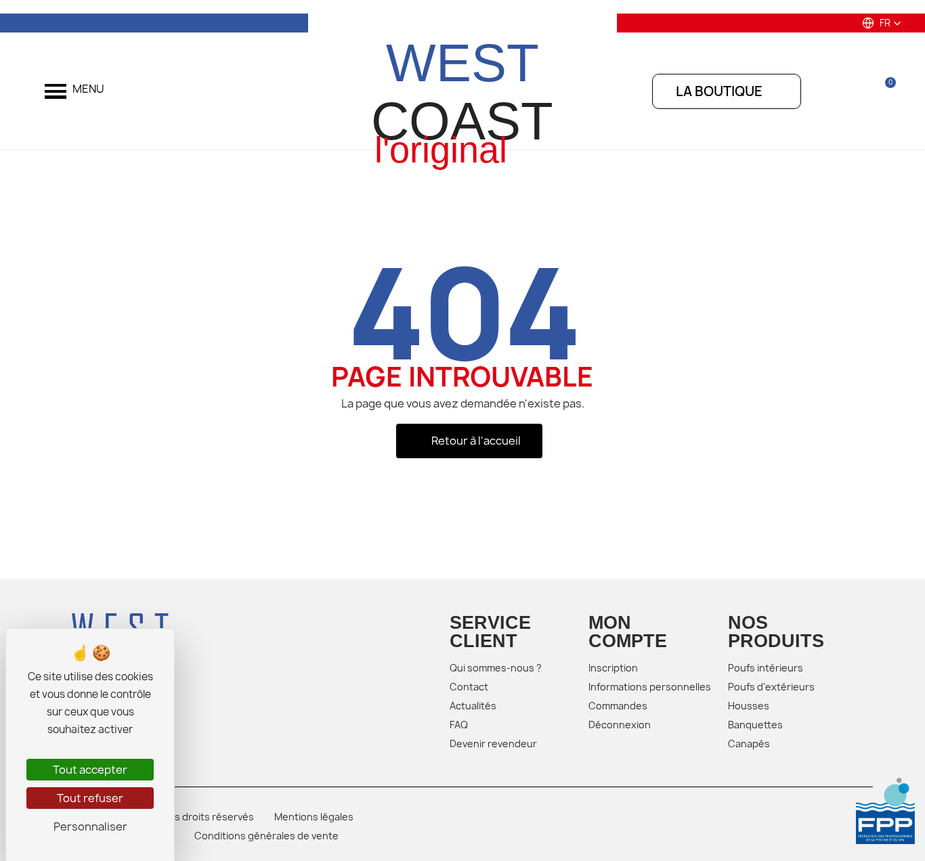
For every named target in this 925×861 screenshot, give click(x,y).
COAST (462, 92)
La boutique (719, 91)
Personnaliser (90, 826)
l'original (440, 150)
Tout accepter (90, 769)
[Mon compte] (849, 91)
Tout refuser (90, 798)
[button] (881, 23)
